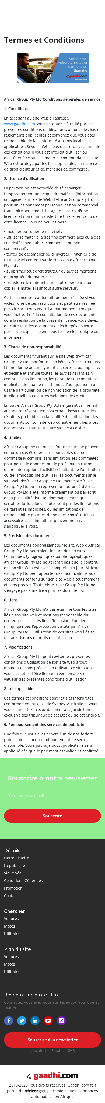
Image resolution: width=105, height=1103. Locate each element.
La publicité (14, 865)
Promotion (13, 888)
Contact (11, 895)
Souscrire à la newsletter (52, 1040)
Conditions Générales (23, 880)
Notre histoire (16, 857)
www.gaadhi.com (19, 123)
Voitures (11, 918)
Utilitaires (13, 933)
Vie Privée (13, 872)
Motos (9, 926)
